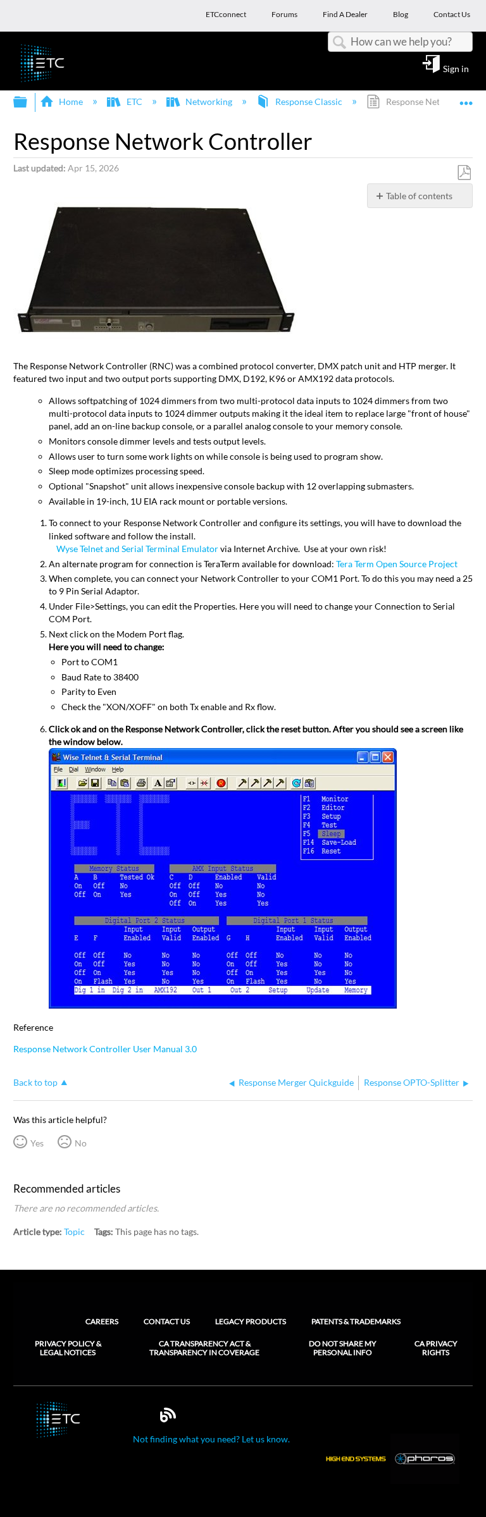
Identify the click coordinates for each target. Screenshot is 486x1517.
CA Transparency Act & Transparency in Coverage (204, 1348)
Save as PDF (464, 173)
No (81, 1143)
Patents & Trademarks (356, 1321)
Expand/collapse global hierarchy (28, 102)
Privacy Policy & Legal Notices (68, 1348)
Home (71, 101)
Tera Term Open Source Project (397, 563)
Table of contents (419, 195)
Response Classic (308, 101)
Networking (209, 101)
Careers (101, 1321)
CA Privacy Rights (436, 1348)
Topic (74, 1231)
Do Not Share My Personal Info (343, 1348)
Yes (37, 1143)
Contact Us (167, 1321)
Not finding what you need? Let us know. (211, 1439)
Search (339, 42)
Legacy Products (250, 1321)
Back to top (35, 1083)
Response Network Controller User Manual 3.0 (105, 1048)
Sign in (456, 68)
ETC (134, 101)
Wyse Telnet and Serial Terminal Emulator (137, 548)
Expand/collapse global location (466, 98)
